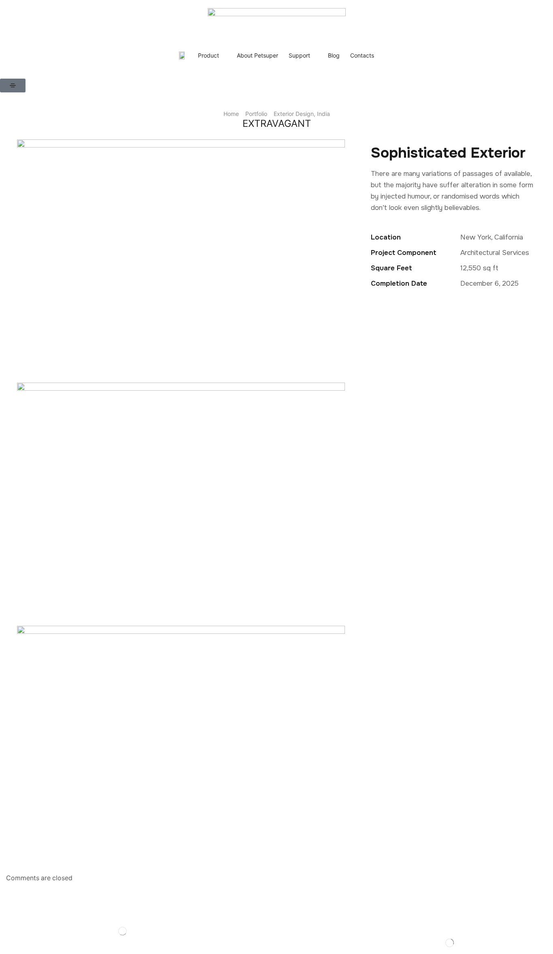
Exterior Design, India (302, 113)
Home (231, 113)
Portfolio (256, 113)
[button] (13, 85)
